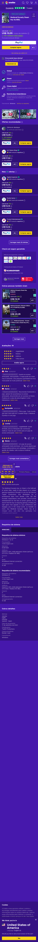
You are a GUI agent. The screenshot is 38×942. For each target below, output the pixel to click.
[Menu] (2, 2)
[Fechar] (36, 919)
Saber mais (19, 517)
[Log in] (36, 2)
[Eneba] (10, 2)
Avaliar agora (19, 362)
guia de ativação (17, 82)
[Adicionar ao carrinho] (33, 47)
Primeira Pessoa (24, 472)
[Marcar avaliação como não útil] (31, 368)
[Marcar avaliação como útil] (28, 368)
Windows (5, 637)
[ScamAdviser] (11, 270)
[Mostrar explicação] (24, 152)
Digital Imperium (12, 177)
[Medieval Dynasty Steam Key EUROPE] (19, 296)
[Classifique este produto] (8, 482)
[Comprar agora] (19, 42)
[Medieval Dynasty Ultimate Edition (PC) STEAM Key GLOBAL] (19, 311)
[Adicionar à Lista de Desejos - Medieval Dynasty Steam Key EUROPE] (33, 291)
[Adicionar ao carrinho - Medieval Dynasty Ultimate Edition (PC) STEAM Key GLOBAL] (32, 315)
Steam (27, 80)
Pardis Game (11, 198)
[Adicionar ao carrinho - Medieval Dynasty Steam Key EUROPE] (32, 300)
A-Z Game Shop (12, 150)
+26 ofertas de (19, 53)
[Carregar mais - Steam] (3, 80)
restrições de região (18, 74)
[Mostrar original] (24, 369)
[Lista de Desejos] (27, 2)
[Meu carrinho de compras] (31, 2)
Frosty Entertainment (14, 219)
